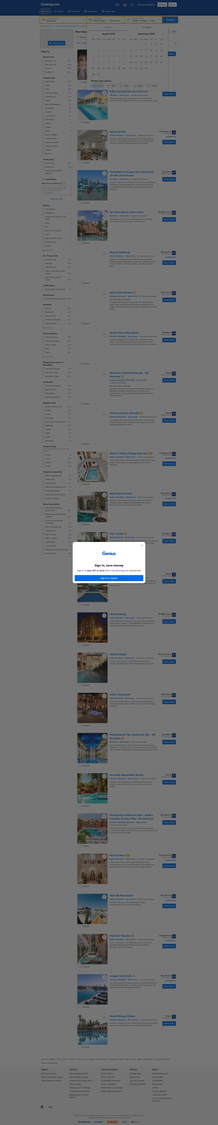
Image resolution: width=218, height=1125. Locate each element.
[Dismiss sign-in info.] (142, 545)
